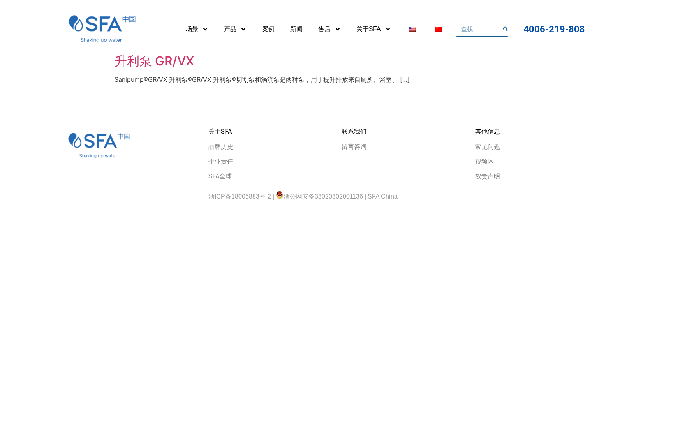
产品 (230, 29)
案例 (268, 29)
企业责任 (220, 161)
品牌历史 (220, 146)
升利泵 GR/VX (154, 61)
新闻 (296, 29)
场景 (192, 29)
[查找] (505, 29)
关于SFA (368, 29)
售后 (324, 29)
